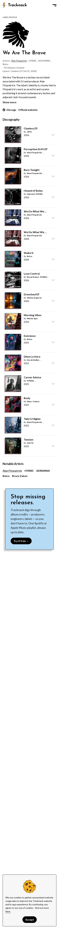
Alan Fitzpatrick (19, 60)
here (8, 911)
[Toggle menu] (54, 5)
